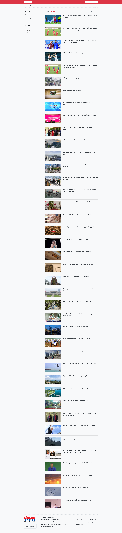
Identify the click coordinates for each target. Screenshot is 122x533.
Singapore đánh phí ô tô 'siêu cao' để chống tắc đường (77, 301)
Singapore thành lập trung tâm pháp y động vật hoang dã (78, 264)
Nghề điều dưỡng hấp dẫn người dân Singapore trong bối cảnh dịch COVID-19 (80, 315)
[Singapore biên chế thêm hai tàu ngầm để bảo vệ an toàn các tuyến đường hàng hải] (53, 193)
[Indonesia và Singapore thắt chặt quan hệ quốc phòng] (53, 205)
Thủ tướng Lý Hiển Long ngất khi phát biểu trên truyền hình (79, 463)
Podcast (72, 1)
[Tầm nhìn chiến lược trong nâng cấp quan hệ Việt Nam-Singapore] (53, 168)
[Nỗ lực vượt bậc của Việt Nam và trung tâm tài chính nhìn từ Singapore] (53, 143)
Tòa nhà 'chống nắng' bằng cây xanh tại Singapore (76, 276)
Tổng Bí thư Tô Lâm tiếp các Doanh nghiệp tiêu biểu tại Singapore (78, 128)
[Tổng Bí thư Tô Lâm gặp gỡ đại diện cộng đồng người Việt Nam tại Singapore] (53, 118)
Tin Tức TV (29, 518)
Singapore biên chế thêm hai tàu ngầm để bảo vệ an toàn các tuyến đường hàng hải (79, 190)
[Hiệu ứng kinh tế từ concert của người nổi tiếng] (53, 243)
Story (28, 34)
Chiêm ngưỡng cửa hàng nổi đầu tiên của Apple (75, 326)
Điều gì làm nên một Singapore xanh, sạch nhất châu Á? (78, 351)
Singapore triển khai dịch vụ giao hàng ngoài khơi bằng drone (79, 363)
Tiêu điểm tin (29, 28)
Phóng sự (65, 1)
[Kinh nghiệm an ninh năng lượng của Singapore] (53, 81)
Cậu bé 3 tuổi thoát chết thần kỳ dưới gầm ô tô (75, 400)
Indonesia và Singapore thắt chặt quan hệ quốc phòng (77, 202)
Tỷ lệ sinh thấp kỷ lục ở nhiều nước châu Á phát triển (77, 214)
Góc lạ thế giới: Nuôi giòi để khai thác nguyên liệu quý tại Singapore (78, 228)
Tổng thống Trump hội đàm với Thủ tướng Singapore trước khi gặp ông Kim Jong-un (80, 414)
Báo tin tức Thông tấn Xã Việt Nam (35, 3)
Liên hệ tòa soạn (30, 522)
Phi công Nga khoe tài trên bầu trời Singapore (75, 487)
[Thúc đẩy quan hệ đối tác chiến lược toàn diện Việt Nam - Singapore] (53, 106)
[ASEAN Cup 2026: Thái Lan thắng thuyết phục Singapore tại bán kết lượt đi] (53, 19)
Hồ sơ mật (29, 30)
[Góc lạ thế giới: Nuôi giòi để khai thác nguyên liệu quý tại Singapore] (53, 230)
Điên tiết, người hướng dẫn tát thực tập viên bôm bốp (77, 500)
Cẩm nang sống (30, 32)
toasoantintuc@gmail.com (49, 526)
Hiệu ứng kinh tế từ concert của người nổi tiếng (76, 239)
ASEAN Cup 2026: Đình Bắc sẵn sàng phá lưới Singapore (78, 53)
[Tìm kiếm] (86, 2)
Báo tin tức (28, 2)
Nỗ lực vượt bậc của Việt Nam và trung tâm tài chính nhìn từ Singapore (79, 141)
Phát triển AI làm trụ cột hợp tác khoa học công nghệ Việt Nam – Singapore (80, 153)
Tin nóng (50, 1)
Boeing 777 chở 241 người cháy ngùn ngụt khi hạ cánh (77, 475)
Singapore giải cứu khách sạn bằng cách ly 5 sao (76, 376)
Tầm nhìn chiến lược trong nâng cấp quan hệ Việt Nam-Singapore (78, 165)
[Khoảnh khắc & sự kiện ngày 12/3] (53, 94)
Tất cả (28, 11)
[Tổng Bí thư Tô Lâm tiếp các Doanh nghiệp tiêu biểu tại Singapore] (53, 131)
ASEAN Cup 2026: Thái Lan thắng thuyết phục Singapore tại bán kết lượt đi (80, 16)
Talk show (57, 1)
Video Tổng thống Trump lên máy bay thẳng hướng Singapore (79, 425)
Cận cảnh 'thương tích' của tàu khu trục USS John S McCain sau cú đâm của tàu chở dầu (80, 439)
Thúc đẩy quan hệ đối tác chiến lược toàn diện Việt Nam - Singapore (78, 103)
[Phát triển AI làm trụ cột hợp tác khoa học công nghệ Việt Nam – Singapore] (53, 156)
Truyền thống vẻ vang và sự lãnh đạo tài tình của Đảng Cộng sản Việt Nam (80, 178)
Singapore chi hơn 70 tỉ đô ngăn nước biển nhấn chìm (77, 388)
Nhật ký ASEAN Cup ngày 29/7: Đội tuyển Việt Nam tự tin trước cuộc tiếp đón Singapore (80, 66)
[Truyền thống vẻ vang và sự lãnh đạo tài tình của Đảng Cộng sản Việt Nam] (53, 181)
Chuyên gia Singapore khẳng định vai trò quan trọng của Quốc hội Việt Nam (80, 290)
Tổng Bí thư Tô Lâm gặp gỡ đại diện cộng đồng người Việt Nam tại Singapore (80, 116)
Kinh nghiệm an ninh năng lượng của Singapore (76, 78)
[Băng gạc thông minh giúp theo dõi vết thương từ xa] (53, 255)
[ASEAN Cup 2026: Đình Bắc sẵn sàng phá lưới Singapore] (53, 56)
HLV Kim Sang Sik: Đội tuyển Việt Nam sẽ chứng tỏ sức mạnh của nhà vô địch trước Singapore (80, 41)
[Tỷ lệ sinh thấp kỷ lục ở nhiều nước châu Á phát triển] (53, 218)
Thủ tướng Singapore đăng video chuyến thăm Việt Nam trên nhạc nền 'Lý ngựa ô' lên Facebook (79, 451)
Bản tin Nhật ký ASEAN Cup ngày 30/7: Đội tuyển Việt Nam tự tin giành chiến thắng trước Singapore (80, 29)
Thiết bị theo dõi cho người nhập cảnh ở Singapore (76, 338)
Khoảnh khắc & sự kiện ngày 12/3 (72, 90)
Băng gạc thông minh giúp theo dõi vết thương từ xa (77, 251)
